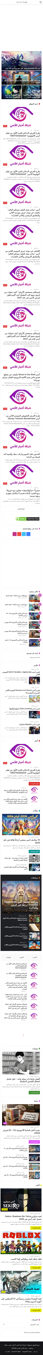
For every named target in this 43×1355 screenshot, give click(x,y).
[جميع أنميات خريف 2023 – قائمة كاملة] (34, 607)
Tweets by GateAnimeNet (32, 1332)
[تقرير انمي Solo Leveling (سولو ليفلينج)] (34, 714)
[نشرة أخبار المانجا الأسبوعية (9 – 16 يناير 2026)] (34, 1175)
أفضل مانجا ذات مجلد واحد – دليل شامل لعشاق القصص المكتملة (23, 1080)
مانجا (11, 1101)
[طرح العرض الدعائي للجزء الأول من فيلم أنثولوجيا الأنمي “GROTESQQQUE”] (33, 966)
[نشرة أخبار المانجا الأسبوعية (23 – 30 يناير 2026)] (34, 1157)
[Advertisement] (21, 27)
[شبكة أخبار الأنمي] (21, 2)
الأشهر (22, 957)
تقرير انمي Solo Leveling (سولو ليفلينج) (24, 709)
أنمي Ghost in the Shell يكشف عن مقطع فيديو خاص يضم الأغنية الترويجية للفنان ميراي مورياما (21, 377)
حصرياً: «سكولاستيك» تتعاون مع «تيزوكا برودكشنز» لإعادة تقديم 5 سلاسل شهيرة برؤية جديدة (23, 493)
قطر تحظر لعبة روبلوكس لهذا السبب (26, 1259)
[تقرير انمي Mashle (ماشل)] (34, 730)
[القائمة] (41, 3)
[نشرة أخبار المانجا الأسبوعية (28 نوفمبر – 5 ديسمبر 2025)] (34, 634)
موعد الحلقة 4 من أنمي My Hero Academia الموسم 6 (12, 97)
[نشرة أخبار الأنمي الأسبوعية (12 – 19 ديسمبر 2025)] (34, 616)
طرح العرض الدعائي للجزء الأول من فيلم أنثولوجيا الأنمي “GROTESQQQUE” (16, 966)
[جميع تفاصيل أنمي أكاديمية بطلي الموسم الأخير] (32, 92)
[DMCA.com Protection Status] (27, 521)
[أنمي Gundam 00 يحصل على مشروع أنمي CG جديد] (22, 60)
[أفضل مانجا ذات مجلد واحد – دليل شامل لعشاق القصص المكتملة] (34, 858)
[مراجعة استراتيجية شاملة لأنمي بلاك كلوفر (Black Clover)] (34, 918)
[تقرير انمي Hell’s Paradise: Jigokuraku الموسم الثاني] (34, 680)
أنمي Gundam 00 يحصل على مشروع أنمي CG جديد (22, 68)
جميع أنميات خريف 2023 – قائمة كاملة (16, 604)
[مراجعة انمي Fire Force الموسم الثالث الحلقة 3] (34, 927)
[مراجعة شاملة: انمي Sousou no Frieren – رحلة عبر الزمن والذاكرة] (21, 897)
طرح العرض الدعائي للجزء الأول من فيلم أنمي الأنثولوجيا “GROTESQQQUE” (16, 975)
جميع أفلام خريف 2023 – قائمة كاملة (16, 595)
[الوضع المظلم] (6, 3)
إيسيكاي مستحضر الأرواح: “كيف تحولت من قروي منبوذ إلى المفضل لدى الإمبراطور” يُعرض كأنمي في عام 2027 (22, 295)
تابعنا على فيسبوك (35, 657)
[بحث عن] (3, 3)
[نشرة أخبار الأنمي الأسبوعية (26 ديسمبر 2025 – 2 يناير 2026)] (22, 78)
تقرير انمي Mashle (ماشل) (29, 724)
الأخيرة (35, 957)
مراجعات (6, 878)
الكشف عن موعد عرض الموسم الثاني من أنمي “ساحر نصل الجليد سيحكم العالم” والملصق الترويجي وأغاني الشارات (22, 254)
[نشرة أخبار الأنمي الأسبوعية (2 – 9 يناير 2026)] (34, 643)
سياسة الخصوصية (27, 1351)
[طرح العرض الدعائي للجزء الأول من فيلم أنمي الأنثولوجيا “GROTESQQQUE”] (34, 790)
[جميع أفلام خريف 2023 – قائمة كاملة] (34, 598)
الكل (11, 878)
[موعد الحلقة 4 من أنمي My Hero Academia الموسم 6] (12, 92)
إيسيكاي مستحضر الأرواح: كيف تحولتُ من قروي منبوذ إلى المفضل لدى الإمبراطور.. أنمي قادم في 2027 (22, 336)
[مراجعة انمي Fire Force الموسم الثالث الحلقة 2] (34, 936)
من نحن (35, 1351)
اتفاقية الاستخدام (16, 1351)
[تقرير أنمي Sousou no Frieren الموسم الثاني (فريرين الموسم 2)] (34, 699)
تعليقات (8, 957)
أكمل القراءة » (34, 783)
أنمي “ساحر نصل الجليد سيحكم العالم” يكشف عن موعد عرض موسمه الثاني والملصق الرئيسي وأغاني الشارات (24, 213)
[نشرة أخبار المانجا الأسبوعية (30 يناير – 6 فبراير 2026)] (34, 1148)
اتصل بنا (8, 1351)
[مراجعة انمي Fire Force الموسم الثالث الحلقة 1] (34, 945)
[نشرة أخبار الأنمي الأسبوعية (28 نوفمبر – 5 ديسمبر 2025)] (34, 625)
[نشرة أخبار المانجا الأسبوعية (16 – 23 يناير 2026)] (34, 1166)
